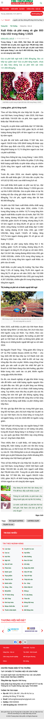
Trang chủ (4, 26)
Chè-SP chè (8, 564)
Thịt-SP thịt (28, 576)
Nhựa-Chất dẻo (10, 606)
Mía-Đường (28, 556)
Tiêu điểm (5, 9)
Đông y (26, 591)
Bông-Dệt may (29, 602)
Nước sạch (8, 572)
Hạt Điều (27, 553)
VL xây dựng (28, 595)
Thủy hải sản (28, 579)
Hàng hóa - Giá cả (33, 9)
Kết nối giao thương (29, 656)
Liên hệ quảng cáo (36, 14)
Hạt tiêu (7, 556)
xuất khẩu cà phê (33, 521)
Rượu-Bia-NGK (29, 568)
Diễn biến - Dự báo (18, 9)
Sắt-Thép (8, 599)
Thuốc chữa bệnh (10, 610)
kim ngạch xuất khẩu (16, 521)
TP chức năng (9, 595)
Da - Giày (27, 583)
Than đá (27, 599)
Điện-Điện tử (28, 587)
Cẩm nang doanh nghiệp (10, 656)
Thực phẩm (8, 576)
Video (5, 661)
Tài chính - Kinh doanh (30, 652)
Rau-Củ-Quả (28, 560)
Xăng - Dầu (8, 587)
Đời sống (26, 661)
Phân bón (8, 568)
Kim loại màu (9, 602)
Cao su (7, 553)
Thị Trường (13, 26)
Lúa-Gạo (7, 549)
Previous (3, 628)
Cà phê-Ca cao (8, 524)
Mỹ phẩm (8, 591)
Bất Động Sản (28, 610)
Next (42, 629)
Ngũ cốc (7, 560)
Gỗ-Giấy (26, 564)
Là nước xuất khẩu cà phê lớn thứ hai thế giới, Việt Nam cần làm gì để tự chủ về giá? (27, 507)
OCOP (26, 606)
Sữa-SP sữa (28, 572)
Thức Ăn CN (8, 579)
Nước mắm (8, 583)
